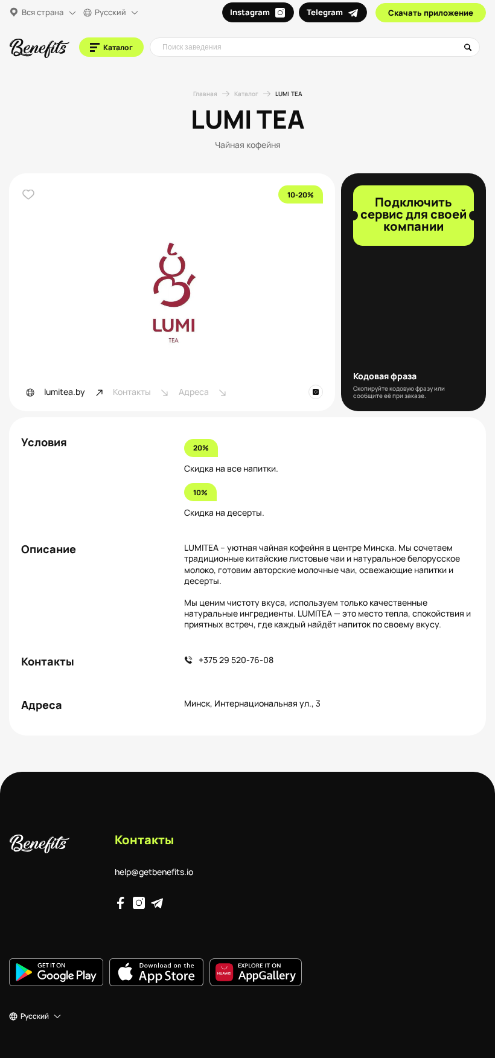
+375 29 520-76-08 (236, 660)
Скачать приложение (430, 12)
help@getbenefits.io (154, 871)
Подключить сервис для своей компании (413, 214)
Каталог (246, 93)
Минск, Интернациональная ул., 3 (252, 703)
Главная (205, 93)
